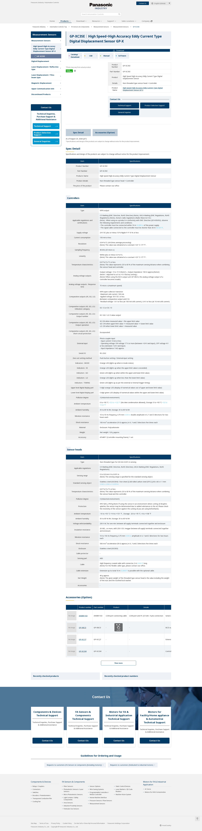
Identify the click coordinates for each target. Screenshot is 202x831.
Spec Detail (78, 132)
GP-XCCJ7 (82, 639)
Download (80, 21)
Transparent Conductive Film (42, 798)
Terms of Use (44, 823)
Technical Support (124, 105)
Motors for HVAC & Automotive (155, 792)
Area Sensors (68, 803)
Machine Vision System (123, 794)
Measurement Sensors (101, 27)
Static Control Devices (123, 786)
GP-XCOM (83, 651)
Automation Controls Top (58, 27)
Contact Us (142, 3)
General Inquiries (124, 112)
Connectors (36, 789)
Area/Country (166, 825)
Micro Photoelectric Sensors (73, 794)
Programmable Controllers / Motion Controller (99, 793)
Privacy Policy (55, 823)
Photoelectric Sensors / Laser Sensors (73, 790)
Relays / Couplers (38, 786)
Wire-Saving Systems (97, 789)
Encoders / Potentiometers (41, 795)
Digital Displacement (40, 61)
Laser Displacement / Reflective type (44, 68)
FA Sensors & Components (80, 27)
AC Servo (148, 789)
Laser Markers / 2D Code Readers (124, 790)
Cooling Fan (37, 802)
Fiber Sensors (68, 786)
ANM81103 (83, 616)
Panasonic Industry (39, 27)
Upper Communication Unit (42, 89)
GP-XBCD (82, 627)
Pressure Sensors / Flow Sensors (101, 801)
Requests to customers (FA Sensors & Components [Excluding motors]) (74, 765)
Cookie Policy (67, 823)
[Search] (119, 14)
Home (52, 21)
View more (118, 663)
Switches (35, 792)
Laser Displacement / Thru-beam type (43, 76)
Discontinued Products (41, 94)
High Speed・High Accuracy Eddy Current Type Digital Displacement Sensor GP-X (143, 89)
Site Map (34, 823)
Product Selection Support (155, 105)
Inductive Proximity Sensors (73, 806)
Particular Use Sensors (71, 809)
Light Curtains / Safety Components (71, 799)
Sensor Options (95, 786)
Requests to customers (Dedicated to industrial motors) (131, 765)
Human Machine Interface (98, 798)
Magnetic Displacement (41, 83)
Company (146, 21)
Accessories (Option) (105, 132)
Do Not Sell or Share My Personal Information (89, 823)
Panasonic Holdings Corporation (119, 823)
